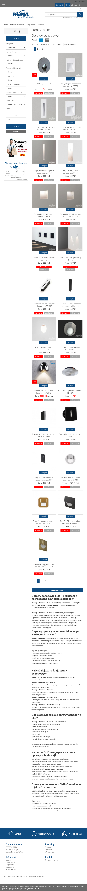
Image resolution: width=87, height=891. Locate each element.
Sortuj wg (35, 44)
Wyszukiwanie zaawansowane (73, 18)
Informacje (11, 857)
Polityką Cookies (61, 886)
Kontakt (17, 834)
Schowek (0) (59, 5)
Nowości (48, 849)
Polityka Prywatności (13, 869)
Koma (6, 25)
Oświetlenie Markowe (17, 25)
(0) (69, 5)
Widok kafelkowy (41, 40)
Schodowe (11, 47)
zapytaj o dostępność (43, 267)
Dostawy (9, 860)
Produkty (49, 844)
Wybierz (10, 56)
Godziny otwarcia (46, 834)
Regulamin (10, 865)
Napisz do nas (75, 834)
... (39, 49)
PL (80, 9)
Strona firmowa (14, 844)
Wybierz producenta (15, 104)
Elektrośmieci (11, 862)
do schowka (48, 93)
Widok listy (47, 40)
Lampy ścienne (30, 25)
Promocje (48, 847)
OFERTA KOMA (11, 847)
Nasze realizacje (12, 849)
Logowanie (10, 867)
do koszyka (38, 93)
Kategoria (9, 44)
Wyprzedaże (49, 852)
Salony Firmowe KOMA (14, 852)
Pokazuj (59, 44)
